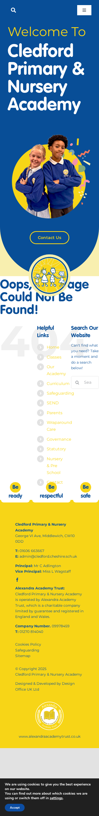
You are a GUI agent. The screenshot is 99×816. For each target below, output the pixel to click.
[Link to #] (13, 10)
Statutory (56, 449)
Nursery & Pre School (55, 465)
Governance (59, 439)
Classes (54, 357)
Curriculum (58, 383)
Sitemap (22, 656)
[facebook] (17, 580)
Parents (54, 412)
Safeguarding (60, 393)
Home (53, 347)
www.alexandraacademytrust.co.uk (49, 736)
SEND (53, 402)
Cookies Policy (28, 644)
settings (56, 798)
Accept (15, 808)
